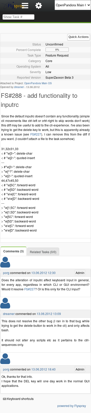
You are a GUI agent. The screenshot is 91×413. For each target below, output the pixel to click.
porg (6, 272)
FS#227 (35, 134)
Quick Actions (79, 37)
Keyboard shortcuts (20, 398)
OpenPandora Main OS (38, 83)
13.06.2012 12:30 (43, 272)
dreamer (19, 87)
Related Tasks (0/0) (43, 252)
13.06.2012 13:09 (49, 313)
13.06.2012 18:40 (43, 369)
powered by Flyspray (71, 405)
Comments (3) (13, 251)
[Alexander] (5, 306)
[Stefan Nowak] (5, 265)
